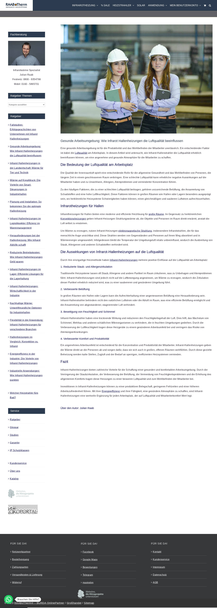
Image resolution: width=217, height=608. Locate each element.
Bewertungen (90, 567)
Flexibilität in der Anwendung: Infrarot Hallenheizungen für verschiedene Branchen (26, 324)
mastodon (88, 582)
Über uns (15, 471)
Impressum (159, 567)
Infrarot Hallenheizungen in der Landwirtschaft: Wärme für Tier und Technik (26, 168)
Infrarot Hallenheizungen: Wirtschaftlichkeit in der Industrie (24, 291)
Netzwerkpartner (21, 551)
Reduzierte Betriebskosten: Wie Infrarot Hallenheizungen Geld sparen (26, 257)
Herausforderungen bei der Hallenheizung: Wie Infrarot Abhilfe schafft (25, 240)
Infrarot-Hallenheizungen (124, 260)
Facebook (88, 552)
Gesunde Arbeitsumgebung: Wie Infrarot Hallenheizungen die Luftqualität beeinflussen (26, 151)
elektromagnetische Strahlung (135, 231)
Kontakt (157, 551)
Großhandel (74, 603)
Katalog (14, 478)
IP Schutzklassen (19, 450)
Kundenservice (18, 463)
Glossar (14, 427)
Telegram (88, 575)
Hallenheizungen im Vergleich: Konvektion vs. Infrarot (24, 341)
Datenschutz (160, 574)
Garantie (14, 442)
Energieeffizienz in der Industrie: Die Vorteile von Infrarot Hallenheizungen (24, 358)
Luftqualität (81, 153)
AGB (155, 582)
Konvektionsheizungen (73, 218)
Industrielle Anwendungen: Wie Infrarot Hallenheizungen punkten (26, 375)
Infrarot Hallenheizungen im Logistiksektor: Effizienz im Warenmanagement (25, 223)
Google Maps (90, 559)
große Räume (156, 214)
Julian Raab (87, 408)
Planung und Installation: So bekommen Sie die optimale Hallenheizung (25, 206)
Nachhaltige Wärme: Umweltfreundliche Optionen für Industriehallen (26, 308)
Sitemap (89, 603)
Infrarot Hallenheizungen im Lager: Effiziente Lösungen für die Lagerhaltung (26, 274)
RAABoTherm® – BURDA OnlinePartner (39, 603)
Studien (14, 435)
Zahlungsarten (20, 567)
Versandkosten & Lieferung (27, 574)
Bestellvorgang (20, 559)
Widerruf (17, 582)
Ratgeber (15, 419)
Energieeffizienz (111, 391)
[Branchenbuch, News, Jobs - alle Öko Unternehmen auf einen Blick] (23, 507)
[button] (210, 5)
